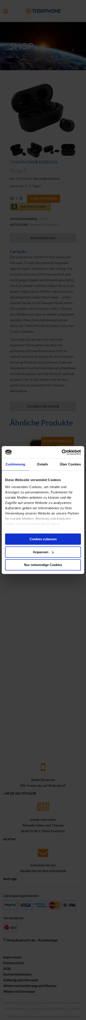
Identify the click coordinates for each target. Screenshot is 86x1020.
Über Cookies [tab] (70, 464)
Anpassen (40, 552)
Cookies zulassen (43, 539)
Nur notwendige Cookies (43, 565)
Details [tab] (42, 464)
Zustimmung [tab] (15, 464)
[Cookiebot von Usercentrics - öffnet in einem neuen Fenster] (62, 452)
